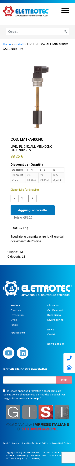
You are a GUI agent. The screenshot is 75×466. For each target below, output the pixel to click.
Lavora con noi (55, 319)
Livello (14, 319)
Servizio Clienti (55, 343)
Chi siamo (52, 305)
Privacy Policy (21, 458)
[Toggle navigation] (65, 11)
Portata (14, 324)
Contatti (51, 334)
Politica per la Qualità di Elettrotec (57, 443)
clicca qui (34, 398)
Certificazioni (54, 310)
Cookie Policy (34, 458)
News (50, 329)
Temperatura (17, 315)
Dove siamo (54, 315)
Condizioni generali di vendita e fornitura (21, 443)
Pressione (16, 310)
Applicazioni (18, 332)
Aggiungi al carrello (32, 210)
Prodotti (15, 305)
